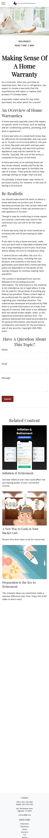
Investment (24, 826)
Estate (24, 829)
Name (5, 349)
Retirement (24, 824)
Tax (24, 835)
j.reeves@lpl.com (24, 815)
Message (6, 378)
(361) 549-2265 (27, 804)
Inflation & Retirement (17, 473)
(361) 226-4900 (27, 802)
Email (4, 363)
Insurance (24, 832)
